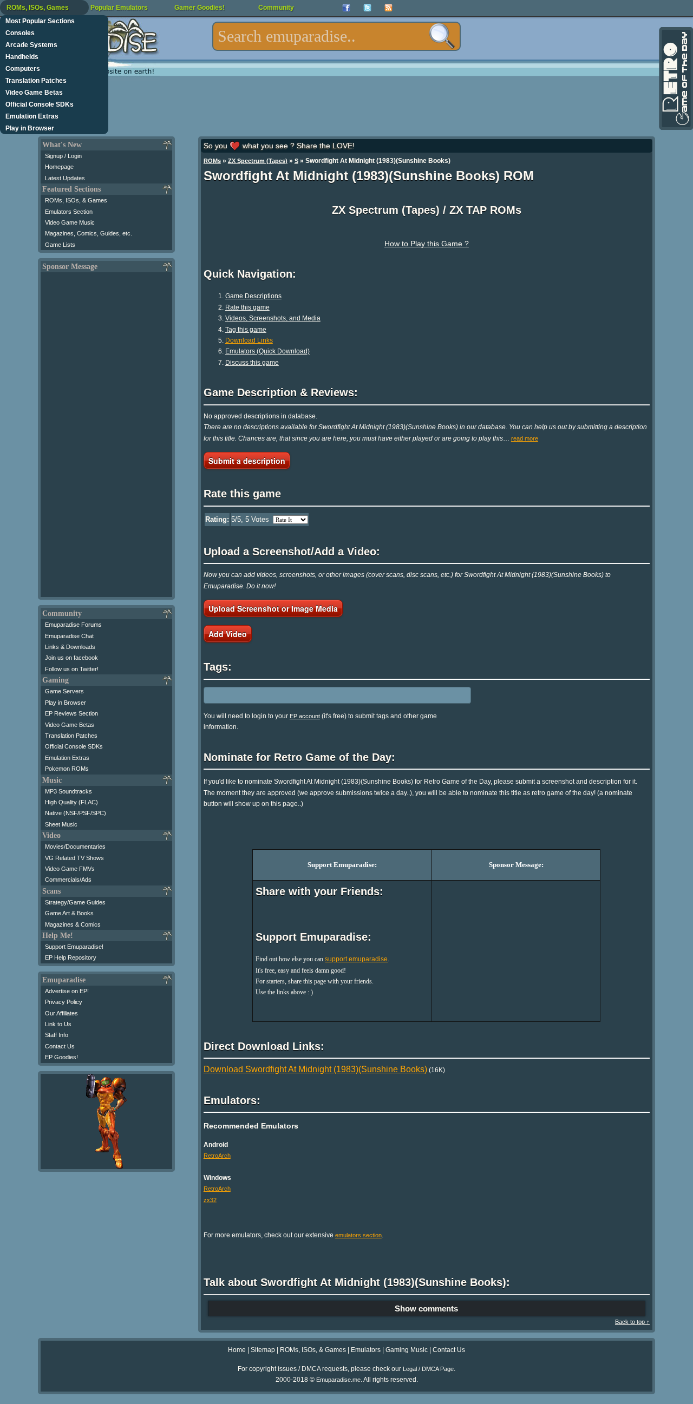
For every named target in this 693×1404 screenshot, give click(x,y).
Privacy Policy (63, 1002)
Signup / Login (63, 156)
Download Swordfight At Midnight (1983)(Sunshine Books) (315, 1069)
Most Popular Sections (40, 21)
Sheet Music (61, 824)
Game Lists (60, 244)
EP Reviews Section (71, 713)
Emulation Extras (31, 116)
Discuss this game (252, 362)
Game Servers (64, 691)
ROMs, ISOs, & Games (76, 200)
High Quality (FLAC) (71, 802)
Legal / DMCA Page (428, 1369)
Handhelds (21, 57)
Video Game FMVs (70, 868)
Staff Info (56, 1035)
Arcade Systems (31, 45)
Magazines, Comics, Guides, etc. (88, 233)
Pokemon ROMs (67, 768)
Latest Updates (65, 178)
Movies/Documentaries (75, 846)
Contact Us (60, 1046)
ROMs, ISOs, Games (37, 7)
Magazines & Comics (73, 924)
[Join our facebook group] (346, 8)
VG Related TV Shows (74, 858)
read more (524, 438)
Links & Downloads (70, 647)
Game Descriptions (253, 296)
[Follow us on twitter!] (367, 8)
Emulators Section (69, 211)
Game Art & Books (69, 913)
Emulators (366, 1350)
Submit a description (246, 460)
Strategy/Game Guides (75, 902)
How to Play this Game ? (426, 243)
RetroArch (217, 1155)
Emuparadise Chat (69, 636)
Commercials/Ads (68, 879)
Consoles (20, 33)
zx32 (210, 1200)
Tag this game (245, 329)
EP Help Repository (70, 957)
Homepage (59, 166)
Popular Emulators (119, 7)
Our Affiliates (61, 1013)
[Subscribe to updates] (388, 8)
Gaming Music (406, 1350)
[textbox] (336, 36)
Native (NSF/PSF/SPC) (75, 813)
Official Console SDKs (39, 104)
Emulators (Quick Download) (267, 351)
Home (237, 1350)
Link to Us (58, 1024)
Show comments (426, 1308)
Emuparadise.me (338, 1379)
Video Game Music (70, 222)
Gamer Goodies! (199, 7)
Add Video (227, 633)
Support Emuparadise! (74, 946)
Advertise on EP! (67, 991)
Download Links (249, 340)
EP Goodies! (61, 1057)
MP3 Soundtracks (68, 791)
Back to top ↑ (632, 1321)
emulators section (358, 1235)
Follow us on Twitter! (72, 669)
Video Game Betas (34, 92)
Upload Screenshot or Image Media (273, 608)
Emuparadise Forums (73, 624)
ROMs (212, 161)
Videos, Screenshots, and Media (273, 318)
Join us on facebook (71, 657)
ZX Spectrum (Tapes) (257, 161)
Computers (22, 69)
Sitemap (263, 1350)
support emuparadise (356, 959)
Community (276, 7)
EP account (305, 716)
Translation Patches (36, 80)
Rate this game (247, 307)
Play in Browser (29, 128)
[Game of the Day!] (675, 78)
